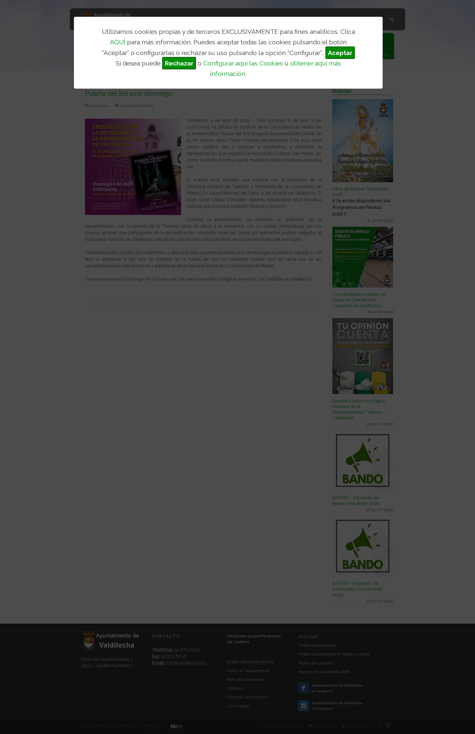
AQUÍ (117, 42)
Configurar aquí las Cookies (243, 63)
